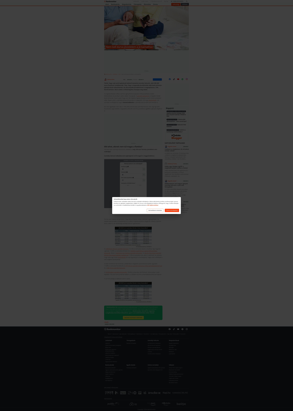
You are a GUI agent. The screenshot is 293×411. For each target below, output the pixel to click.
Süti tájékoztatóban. (153, 205)
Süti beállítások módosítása (155, 210)
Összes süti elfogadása (172, 210)
